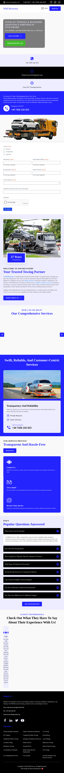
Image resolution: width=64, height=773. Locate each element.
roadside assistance (29, 280)
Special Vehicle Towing (49, 746)
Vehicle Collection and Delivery (31, 731)
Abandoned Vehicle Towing (10, 739)
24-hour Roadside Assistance (11, 731)
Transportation (9, 151)
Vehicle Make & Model (40, 159)
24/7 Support (6, 735)
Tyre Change (46, 750)
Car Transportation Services (10, 755)
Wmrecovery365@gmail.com (32, 75)
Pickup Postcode (9, 169)
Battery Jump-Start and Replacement (29, 751)
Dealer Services (27, 742)
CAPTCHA (6, 197)
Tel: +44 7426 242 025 (9, 711)
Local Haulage (46, 739)
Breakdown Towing (8, 746)
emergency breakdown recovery (43, 282)
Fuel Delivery (46, 735)
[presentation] (16, 202)
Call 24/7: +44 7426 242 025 (34, 2)
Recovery (8, 149)
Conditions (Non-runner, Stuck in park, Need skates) (15, 188)
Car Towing (46, 731)
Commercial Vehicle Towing (30, 735)
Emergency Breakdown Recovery (32, 739)
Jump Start (8, 154)
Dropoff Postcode (39, 169)
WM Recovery (9, 276)
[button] (2, 335)
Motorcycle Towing (48, 742)
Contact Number (9, 180)
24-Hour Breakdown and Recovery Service (49, 756)
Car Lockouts (26, 755)
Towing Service (27, 746)
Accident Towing (7, 742)
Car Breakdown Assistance (10, 750)
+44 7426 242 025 (20, 109)
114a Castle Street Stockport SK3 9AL (13, 707)
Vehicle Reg (8, 159)
